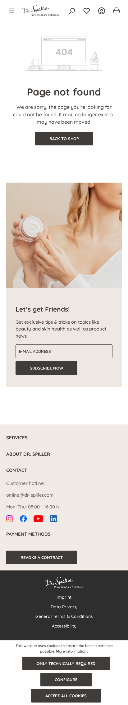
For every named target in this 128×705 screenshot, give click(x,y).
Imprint (64, 597)
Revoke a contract (42, 557)
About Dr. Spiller (28, 454)
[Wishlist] (86, 11)
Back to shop (64, 138)
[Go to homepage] (40, 10)
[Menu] (13, 11)
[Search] (71, 11)
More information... (72, 651)
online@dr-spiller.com (30, 495)
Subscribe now (46, 368)
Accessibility (64, 626)
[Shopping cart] (114, 11)
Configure (66, 679)
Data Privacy (64, 607)
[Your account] (101, 11)
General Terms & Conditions (64, 616)
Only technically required (66, 663)
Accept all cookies (66, 695)
